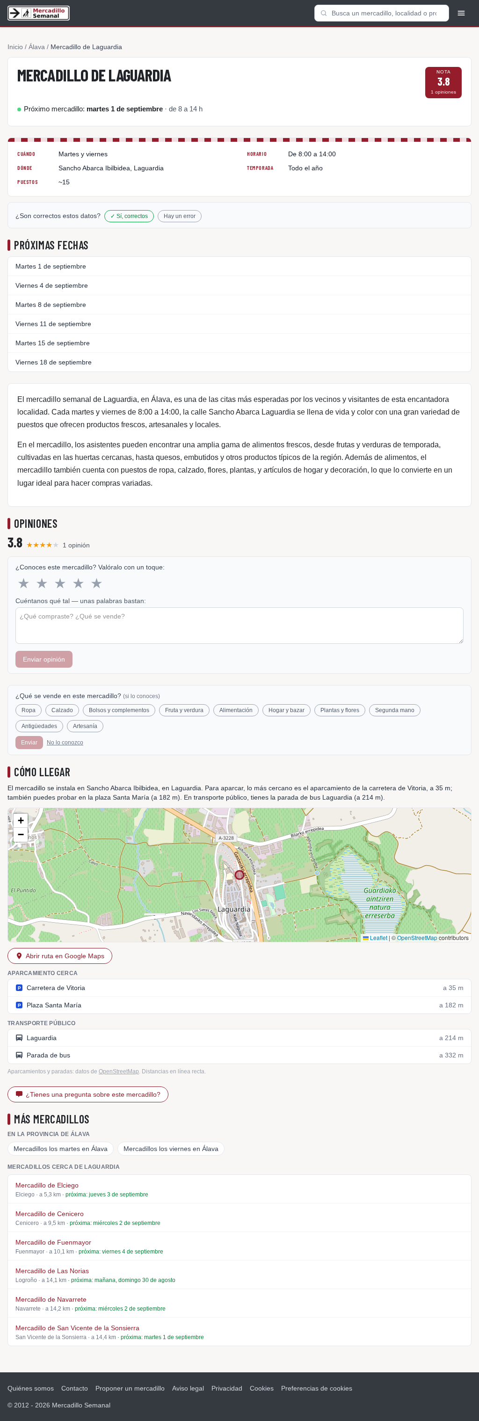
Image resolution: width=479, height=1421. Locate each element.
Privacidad (226, 1388)
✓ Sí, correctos (129, 216)
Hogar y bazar (287, 710)
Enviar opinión (44, 659)
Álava (37, 47)
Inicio (15, 47)
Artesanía (85, 726)
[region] (239, 875)
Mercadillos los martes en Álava (61, 1148)
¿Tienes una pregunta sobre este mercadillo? (93, 1094)
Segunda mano (394, 710)
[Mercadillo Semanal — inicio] (38, 13)
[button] (21, 821)
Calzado (62, 710)
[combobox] (381, 13)
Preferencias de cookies (316, 1388)
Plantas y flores (339, 710)
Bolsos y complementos (119, 710)
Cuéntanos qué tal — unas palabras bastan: (80, 601)
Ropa (29, 710)
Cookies (262, 1388)
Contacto (74, 1388)
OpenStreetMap (417, 937)
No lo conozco (65, 742)
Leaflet (378, 937)
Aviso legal (188, 1388)
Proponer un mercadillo (130, 1388)
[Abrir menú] (461, 13)
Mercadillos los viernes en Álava (170, 1148)
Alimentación (236, 710)
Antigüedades (39, 726)
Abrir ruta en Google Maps (65, 956)
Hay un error (180, 216)
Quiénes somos (30, 1388)
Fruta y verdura (184, 710)
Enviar (29, 742)
